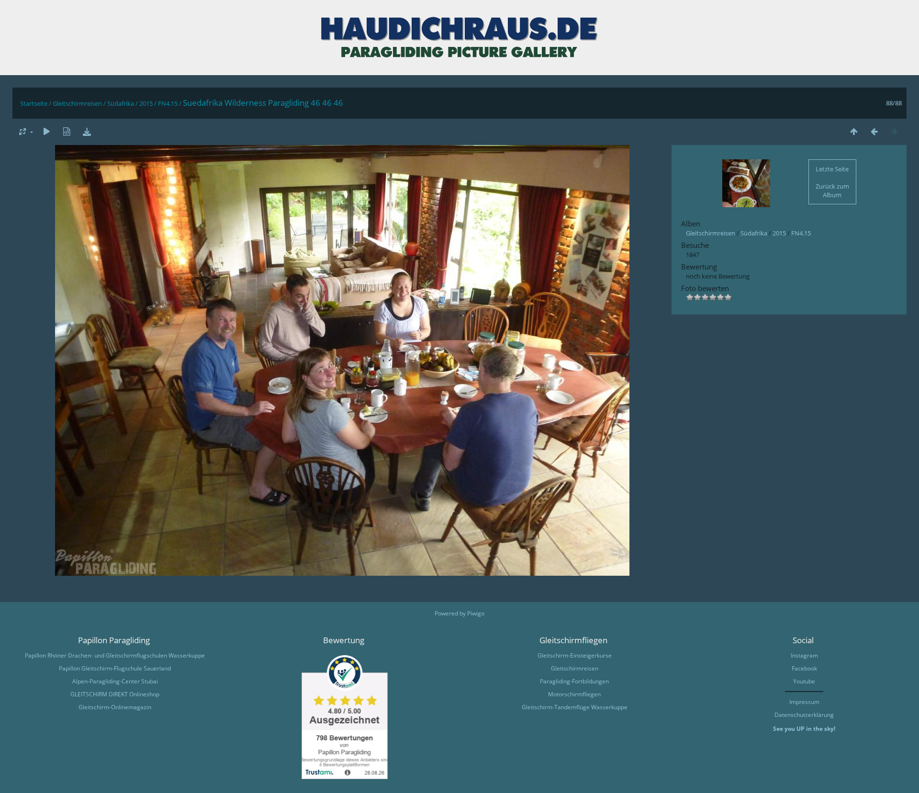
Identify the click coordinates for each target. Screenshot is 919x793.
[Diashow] (46, 131)
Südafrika (120, 103)
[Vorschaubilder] (854, 131)
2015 (146, 103)
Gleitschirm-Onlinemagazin (114, 707)
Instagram (804, 655)
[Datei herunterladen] (87, 131)
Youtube (804, 681)
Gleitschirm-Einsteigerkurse (575, 655)
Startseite (33, 103)
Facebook (804, 668)
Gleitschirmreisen (77, 103)
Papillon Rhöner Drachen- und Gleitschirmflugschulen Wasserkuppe (115, 655)
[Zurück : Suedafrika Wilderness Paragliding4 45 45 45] (874, 131)
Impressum (804, 702)
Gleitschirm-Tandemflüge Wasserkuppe (575, 707)
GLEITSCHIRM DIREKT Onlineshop (114, 694)
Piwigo (475, 613)
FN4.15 (168, 103)
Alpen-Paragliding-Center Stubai (115, 681)
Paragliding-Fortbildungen (574, 681)
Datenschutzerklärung (804, 715)
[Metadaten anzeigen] (66, 131)
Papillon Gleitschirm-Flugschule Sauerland (115, 668)
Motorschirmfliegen (574, 694)
